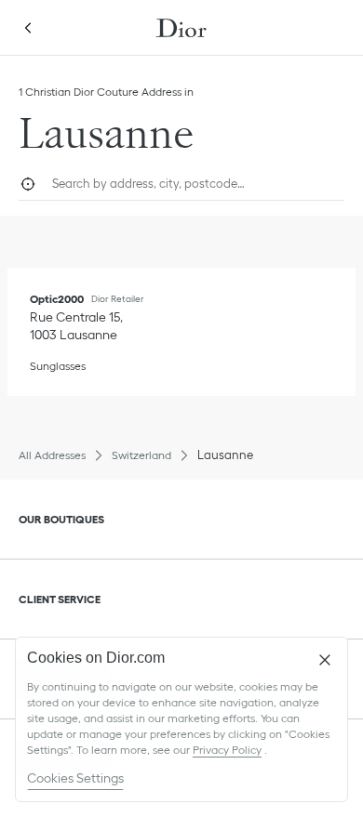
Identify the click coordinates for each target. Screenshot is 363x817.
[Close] (325, 660)
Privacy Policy (227, 750)
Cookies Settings (75, 778)
